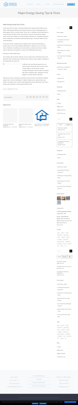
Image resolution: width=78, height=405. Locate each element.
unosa (60, 106)
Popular (61, 124)
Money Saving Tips (61, 241)
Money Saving (65, 239)
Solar (64, 243)
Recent (68, 124)
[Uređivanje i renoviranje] (63, 198)
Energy (67, 232)
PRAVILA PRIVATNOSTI (39, 382)
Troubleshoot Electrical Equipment (10, 115)
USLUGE (39, 379)
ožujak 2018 (61, 78)
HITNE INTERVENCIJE (39, 376)
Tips (65, 245)
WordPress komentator (63, 67)
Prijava (59, 103)
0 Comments (14, 127)
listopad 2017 (61, 81)
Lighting (68, 237)
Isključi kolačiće (35, 403)
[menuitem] (32, 4)
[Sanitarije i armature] (59, 202)
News (16, 89)
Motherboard (68, 241)
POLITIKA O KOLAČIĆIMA (39, 386)
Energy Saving (66, 327)
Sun (58, 245)
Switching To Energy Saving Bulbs (26, 115)
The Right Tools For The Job (64, 134)
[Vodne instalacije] (68, 198)
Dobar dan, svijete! (62, 36)
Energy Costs (60, 327)
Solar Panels (69, 243)
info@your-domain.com (66, 220)
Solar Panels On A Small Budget (42, 115)
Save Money (60, 243)
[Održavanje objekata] (59, 198)
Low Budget (60, 239)
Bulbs (58, 232)
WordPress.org (61, 113)
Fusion (59, 237)
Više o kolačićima (43, 403)
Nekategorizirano (62, 91)
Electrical (62, 232)
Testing (62, 245)
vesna (5, 89)
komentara (61, 110)
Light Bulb (63, 237)
